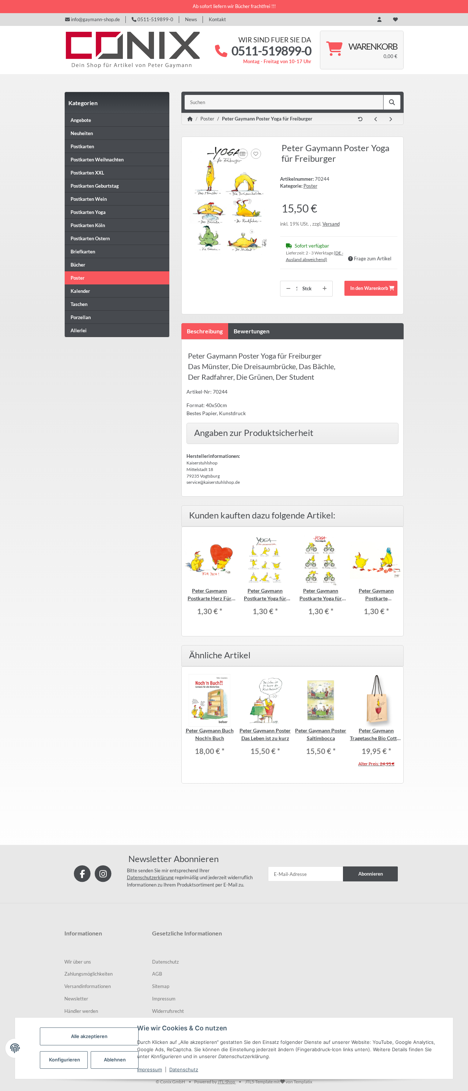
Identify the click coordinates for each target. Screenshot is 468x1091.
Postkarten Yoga (88, 212)
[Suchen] (392, 102)
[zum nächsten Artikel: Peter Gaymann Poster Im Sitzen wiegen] (390, 119)
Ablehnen (115, 1060)
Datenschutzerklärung (150, 877)
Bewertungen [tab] (251, 331)
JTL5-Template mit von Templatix (278, 1081)
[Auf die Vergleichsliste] (243, 154)
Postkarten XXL (87, 173)
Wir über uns (77, 962)
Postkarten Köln (88, 225)
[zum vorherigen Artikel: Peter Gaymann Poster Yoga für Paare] (376, 119)
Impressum (149, 1069)
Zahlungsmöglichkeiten (88, 974)
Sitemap (160, 986)
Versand (331, 224)
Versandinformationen (87, 986)
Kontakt (217, 19)
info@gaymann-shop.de (95, 19)
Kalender (80, 291)
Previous (188, 581)
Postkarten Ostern (90, 238)
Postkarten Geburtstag (95, 186)
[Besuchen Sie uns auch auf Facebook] (82, 873)
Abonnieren (370, 874)
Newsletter (76, 999)
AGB (157, 974)
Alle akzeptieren (89, 1036)
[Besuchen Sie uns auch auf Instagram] (103, 873)
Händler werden (81, 1011)
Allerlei (79, 330)
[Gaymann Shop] (132, 50)
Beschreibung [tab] (205, 331)
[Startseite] (190, 119)
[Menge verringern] (288, 288)
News (191, 19)
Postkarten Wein (89, 199)
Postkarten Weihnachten (97, 159)
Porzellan (81, 317)
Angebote (81, 120)
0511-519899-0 (154, 19)
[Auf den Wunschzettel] (256, 154)
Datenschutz (183, 1069)
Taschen (79, 304)
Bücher (78, 265)
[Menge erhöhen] (324, 288)
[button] (379, 19)
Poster (310, 186)
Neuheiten (82, 133)
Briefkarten (83, 251)
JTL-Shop (227, 1081)
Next (397, 581)
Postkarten (82, 146)
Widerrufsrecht (168, 1011)
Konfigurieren (64, 1060)
